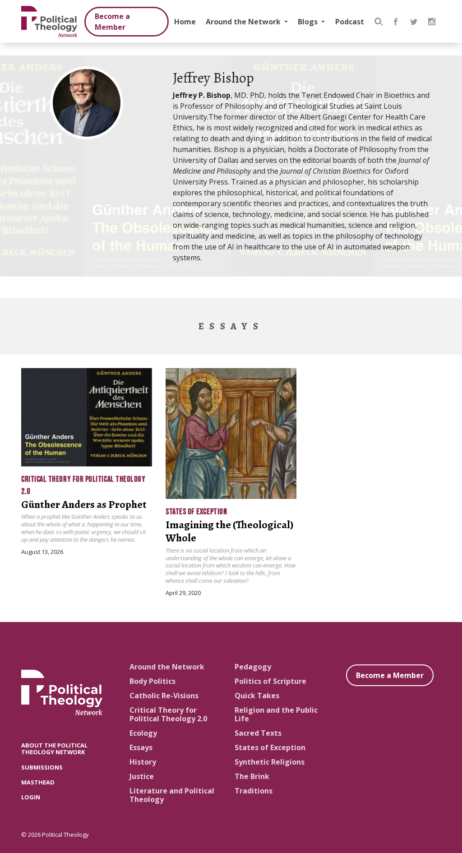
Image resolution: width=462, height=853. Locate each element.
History (142, 762)
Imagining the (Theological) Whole (229, 531)
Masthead (38, 782)
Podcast (349, 22)
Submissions (42, 767)
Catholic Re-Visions (164, 696)
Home (185, 22)
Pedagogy (253, 667)
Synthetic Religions (270, 762)
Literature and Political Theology (171, 795)
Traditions (254, 791)
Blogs (308, 22)
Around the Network (244, 22)
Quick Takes (257, 696)
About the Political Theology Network (54, 748)
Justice (141, 776)
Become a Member (112, 21)
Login (30, 797)
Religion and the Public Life (276, 714)
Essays (140, 747)
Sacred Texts (258, 733)
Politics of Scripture (270, 681)
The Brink (252, 776)
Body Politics (152, 681)
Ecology (143, 733)
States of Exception (196, 511)
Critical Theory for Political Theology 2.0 (168, 714)
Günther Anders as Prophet (84, 504)
